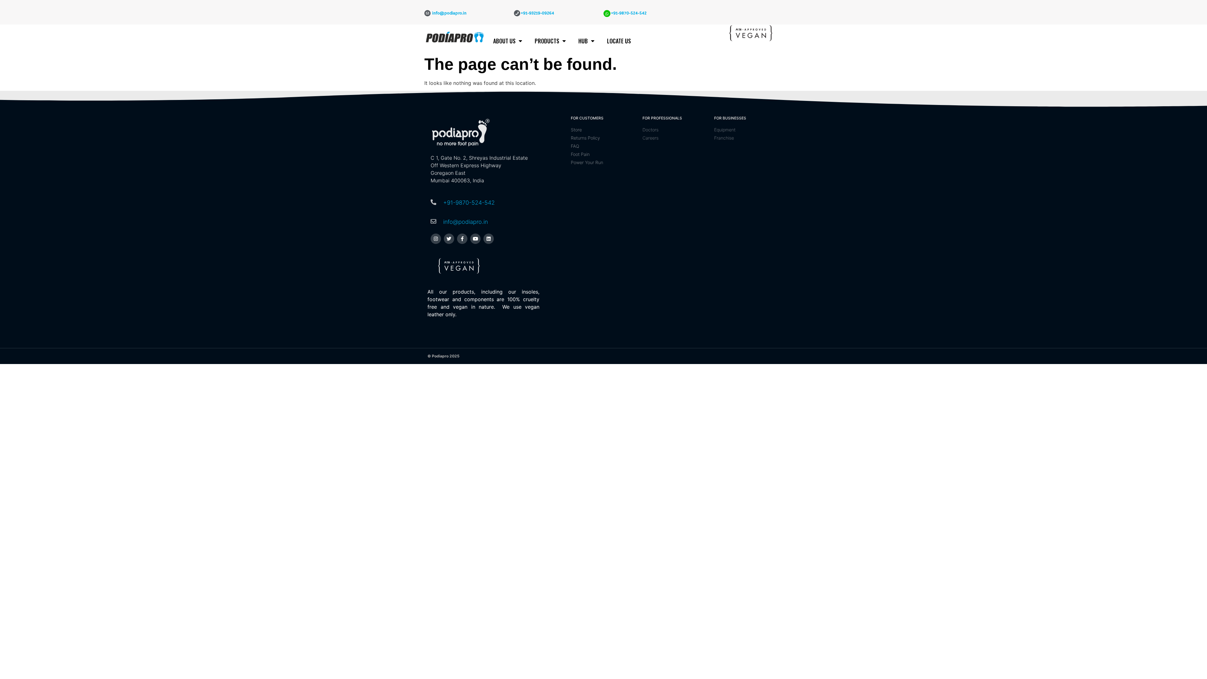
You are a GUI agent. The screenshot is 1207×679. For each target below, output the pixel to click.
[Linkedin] (488, 239)
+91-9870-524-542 (629, 13)
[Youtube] (475, 239)
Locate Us (619, 41)
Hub (583, 41)
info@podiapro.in (465, 221)
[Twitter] (449, 239)
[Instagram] (436, 239)
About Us (504, 41)
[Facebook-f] (462, 239)
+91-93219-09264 (537, 13)
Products (547, 41)
